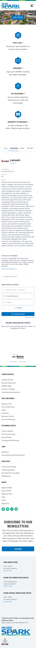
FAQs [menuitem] (3, 497)
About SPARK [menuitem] (6, 491)
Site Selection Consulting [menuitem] (10, 473)
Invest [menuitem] (4, 500)
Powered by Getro (29, 317)
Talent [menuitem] (4, 410)
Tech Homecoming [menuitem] (8, 434)
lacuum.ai (13, 163)
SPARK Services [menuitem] (8, 374)
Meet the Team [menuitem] (7, 494)
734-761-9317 (7, 571)
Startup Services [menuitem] (7, 380)
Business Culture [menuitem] (8, 416)
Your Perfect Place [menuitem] (8, 407)
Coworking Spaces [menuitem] (8, 470)
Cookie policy (22, 361)
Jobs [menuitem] (3, 446)
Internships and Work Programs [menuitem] (13, 455)
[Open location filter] (32, 302)
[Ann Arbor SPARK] (5, 641)
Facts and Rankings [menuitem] (8, 419)
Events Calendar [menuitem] (7, 431)
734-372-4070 (7, 586)
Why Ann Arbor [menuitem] (8, 398)
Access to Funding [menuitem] (8, 389)
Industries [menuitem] (5, 413)
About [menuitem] (4, 482)
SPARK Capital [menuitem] (7, 386)
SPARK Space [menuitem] (6, 476)
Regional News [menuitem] (7, 488)
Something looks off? (10, 276)
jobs (5, 148)
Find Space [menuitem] (6, 461)
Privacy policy (13, 361)
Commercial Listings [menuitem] (9, 467)
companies (14, 148)
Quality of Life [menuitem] (6, 404)
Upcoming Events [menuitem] (9, 425)
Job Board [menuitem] (5, 452)
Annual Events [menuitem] (7, 437)
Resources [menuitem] (5, 503)
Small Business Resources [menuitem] (11, 392)
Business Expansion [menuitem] (9, 383)
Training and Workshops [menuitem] (10, 440)
